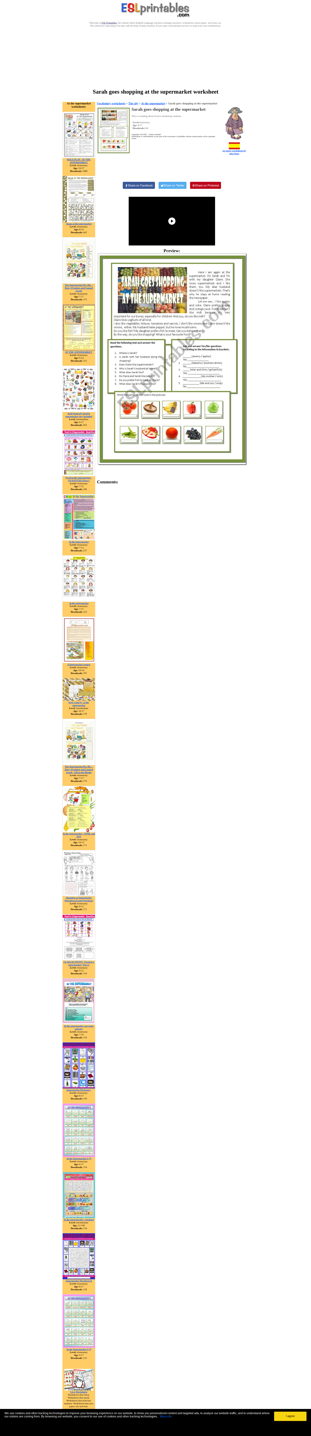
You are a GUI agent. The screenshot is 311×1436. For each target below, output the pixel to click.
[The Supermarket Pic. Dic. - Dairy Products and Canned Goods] (78, 282)
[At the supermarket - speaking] (78, 1217)
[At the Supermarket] (78, 539)
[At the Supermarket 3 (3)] (78, 1347)
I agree (290, 1416)
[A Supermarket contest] (78, 662)
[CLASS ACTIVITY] (78, 959)
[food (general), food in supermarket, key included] (78, 411)
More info (166, 1416)
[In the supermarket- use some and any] (78, 1023)
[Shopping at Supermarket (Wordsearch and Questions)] (78, 895)
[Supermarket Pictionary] (78, 1087)
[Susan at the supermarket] (78, 221)
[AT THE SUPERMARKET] (78, 349)
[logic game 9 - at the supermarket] (78, 700)
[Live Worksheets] (78, 1389)
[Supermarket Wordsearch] (78, 1278)
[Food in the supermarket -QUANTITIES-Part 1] (78, 475)
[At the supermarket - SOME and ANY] (78, 831)
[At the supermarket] (78, 600)
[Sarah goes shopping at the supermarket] (172, 358)
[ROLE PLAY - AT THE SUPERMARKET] (78, 157)
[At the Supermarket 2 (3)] (78, 1156)
